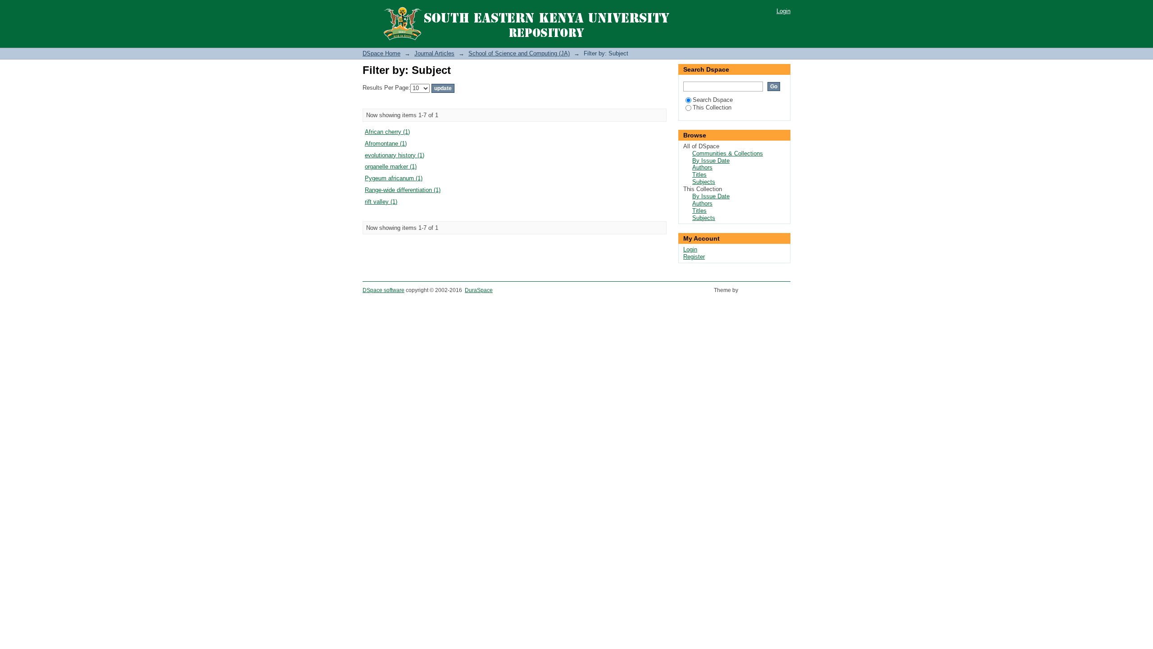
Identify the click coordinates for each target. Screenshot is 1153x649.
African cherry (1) (387, 131)
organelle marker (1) (391, 166)
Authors (702, 167)
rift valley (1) (381, 201)
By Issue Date (711, 160)
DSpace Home (381, 53)
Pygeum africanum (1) (393, 178)
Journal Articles (434, 53)
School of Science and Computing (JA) (519, 53)
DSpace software (383, 290)
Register (694, 256)
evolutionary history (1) (394, 155)
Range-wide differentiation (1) (402, 190)
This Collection (712, 107)
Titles (699, 174)
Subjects (703, 181)
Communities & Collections (727, 153)
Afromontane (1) (386, 143)
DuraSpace (479, 290)
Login (783, 11)
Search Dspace (713, 99)
